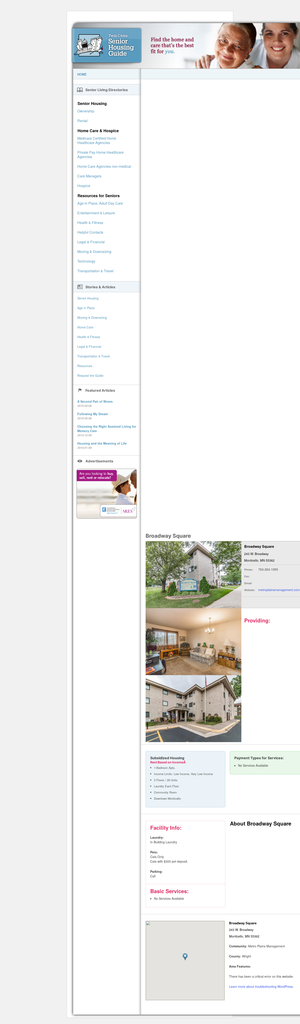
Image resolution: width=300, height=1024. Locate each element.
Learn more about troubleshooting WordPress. (261, 986)
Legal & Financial (91, 241)
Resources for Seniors (99, 195)
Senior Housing (92, 103)
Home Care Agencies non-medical (104, 166)
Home (82, 74)
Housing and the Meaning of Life (102, 443)
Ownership (85, 111)
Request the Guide (90, 375)
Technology (86, 261)
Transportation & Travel (95, 270)
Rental (82, 120)
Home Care (85, 327)
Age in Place (86, 308)
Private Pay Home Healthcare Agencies (100, 154)
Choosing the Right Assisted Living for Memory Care (106, 428)
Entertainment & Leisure (96, 212)
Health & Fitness (90, 222)
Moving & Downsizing (94, 251)
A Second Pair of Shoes (95, 401)
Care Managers (89, 175)
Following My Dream (92, 414)
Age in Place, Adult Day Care (100, 203)
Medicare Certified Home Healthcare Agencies (96, 140)
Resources (84, 366)
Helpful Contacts (90, 232)
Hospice (83, 185)
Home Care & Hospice (98, 130)
